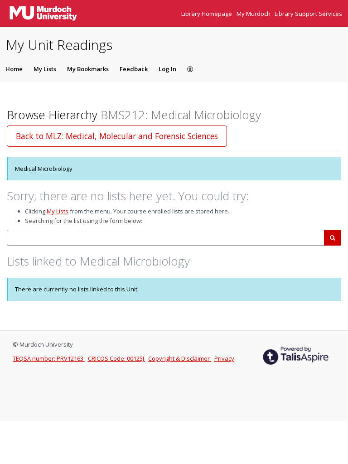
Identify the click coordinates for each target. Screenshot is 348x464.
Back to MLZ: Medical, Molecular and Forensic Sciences (117, 135)
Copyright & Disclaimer (179, 358)
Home (14, 69)
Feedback (134, 69)
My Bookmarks (88, 69)
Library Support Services (308, 14)
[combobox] (165, 238)
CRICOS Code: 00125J (116, 358)
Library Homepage (207, 14)
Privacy (224, 358)
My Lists (45, 69)
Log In (167, 69)
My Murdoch (254, 14)
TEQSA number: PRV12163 (49, 358)
